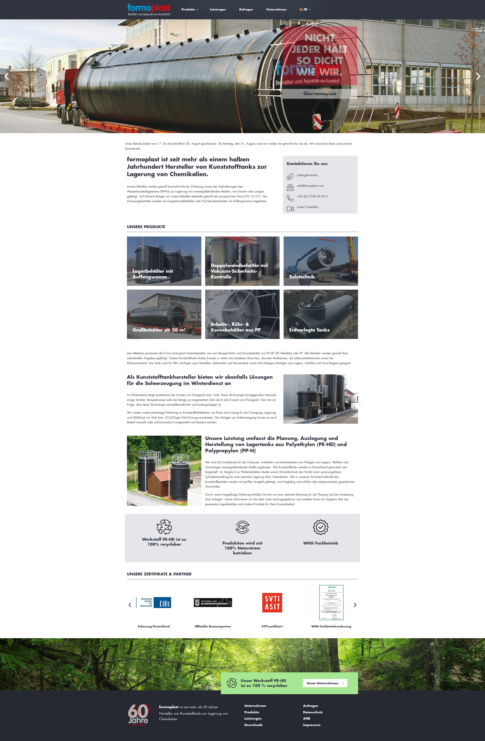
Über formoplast (320, 111)
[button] (6, 76)
